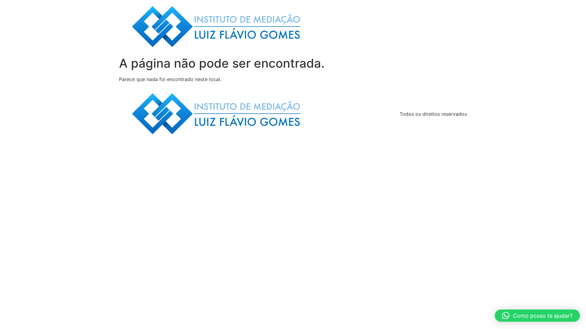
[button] (537, 316)
